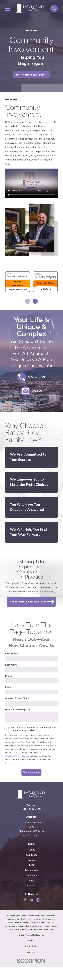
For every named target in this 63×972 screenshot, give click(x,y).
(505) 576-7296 (31, 809)
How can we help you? (18, 709)
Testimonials (31, 870)
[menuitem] (31, 940)
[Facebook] (25, 900)
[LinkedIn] (31, 900)
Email (8, 687)
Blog (31, 880)
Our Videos (31, 875)
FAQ (31, 865)
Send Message (31, 772)
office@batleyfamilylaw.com (18, 756)
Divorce (31, 860)
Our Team (31, 854)
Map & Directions (31, 835)
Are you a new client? (18, 698)
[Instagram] (37, 900)
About (31, 849)
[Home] (30, 8)
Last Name (11, 664)
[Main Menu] (7, 8)
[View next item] (35, 301)
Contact (31, 885)
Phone (8, 676)
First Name (11, 653)
